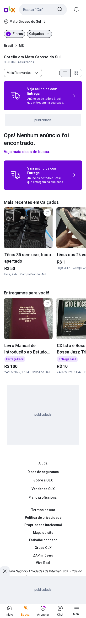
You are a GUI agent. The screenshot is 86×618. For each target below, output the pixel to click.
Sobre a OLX (43, 480)
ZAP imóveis (43, 555)
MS (21, 45)
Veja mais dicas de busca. (27, 151)
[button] (43, 9)
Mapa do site (43, 533)
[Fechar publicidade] (5, 571)
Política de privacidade (43, 517)
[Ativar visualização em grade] (76, 73)
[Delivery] (16, 96)
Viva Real (43, 563)
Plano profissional (43, 497)
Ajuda (43, 463)
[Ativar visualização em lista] (65, 73)
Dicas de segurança (43, 472)
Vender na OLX (43, 489)
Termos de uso (43, 510)
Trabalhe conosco (43, 540)
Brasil (8, 45)
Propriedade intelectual (43, 525)
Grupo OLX (43, 548)
